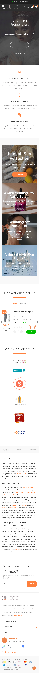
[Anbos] (19, 370)
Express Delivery (20, 1)
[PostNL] (19, 432)
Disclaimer (25, 659)
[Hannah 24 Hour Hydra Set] (7, 318)
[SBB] (19, 417)
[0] (36, 7)
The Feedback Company (11, 669)
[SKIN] (19, 383)
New (15, 303)
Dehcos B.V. (17, 659)
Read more (18, 615)
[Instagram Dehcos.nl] (8, 652)
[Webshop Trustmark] (19, 361)
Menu (3, 8)
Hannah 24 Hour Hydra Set (23, 313)
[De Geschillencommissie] (19, 400)
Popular (23, 303)
